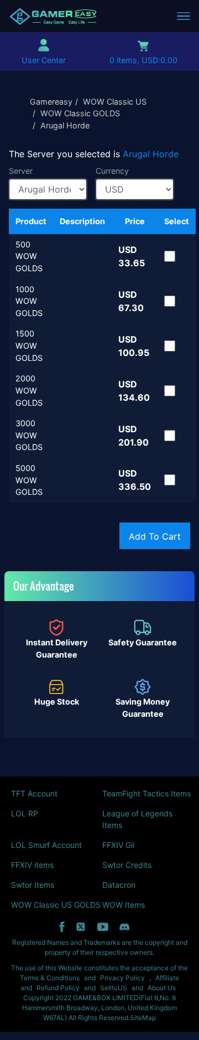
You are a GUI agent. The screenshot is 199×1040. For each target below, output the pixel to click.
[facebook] (62, 927)
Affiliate (167, 978)
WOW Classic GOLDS (80, 113)
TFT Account (34, 793)
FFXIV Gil (118, 845)
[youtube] (102, 927)
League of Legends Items (137, 819)
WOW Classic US (114, 101)
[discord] (124, 926)
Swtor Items (32, 884)
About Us (162, 988)
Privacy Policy (122, 978)
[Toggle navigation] (183, 16)
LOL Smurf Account (46, 845)
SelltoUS (113, 988)
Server (21, 170)
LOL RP (24, 813)
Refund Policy (58, 988)
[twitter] (81, 927)
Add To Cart (155, 536)
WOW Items (123, 904)
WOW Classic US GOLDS (56, 904)
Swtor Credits (126, 865)
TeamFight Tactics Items (146, 793)
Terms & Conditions (50, 978)
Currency (112, 170)
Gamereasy (51, 101)
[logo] (53, 16)
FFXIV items (32, 865)
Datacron (118, 884)
